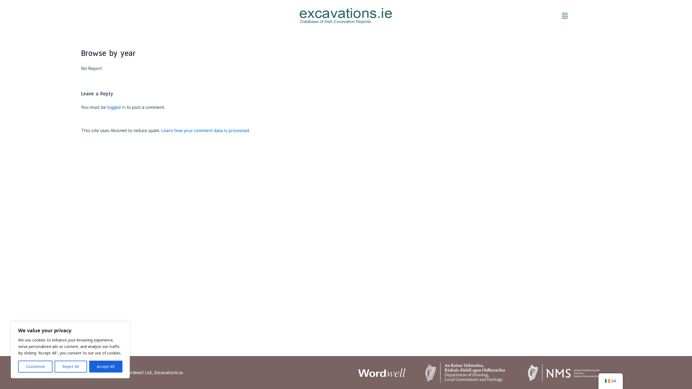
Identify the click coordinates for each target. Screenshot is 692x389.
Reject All (70, 366)
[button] (497, 16)
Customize (35, 366)
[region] (70, 349)
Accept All (106, 366)
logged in (116, 107)
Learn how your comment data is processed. (205, 130)
